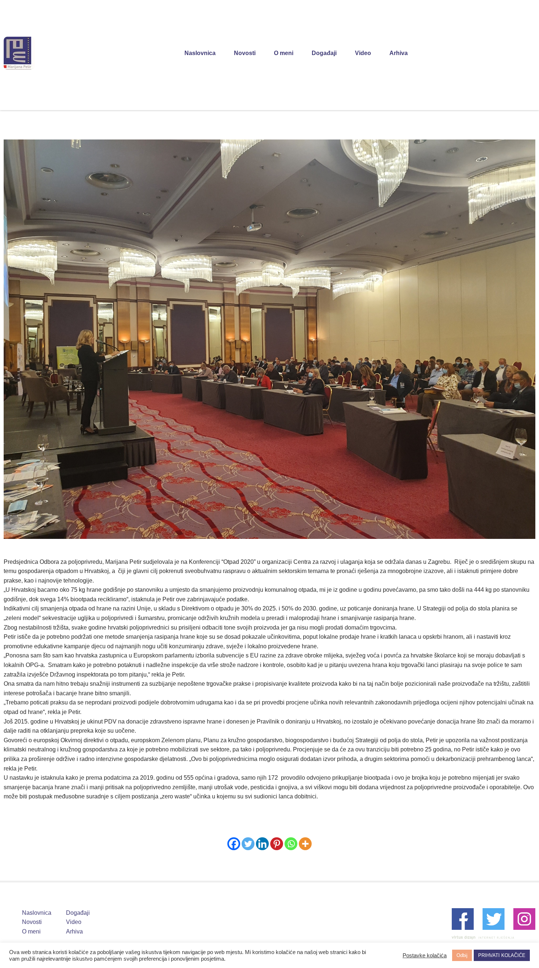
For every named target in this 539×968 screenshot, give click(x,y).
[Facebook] (233, 843)
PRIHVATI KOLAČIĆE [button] (501, 955)
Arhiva (398, 53)
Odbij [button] (461, 955)
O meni (283, 53)
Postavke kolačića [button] (425, 955)
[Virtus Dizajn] (483, 937)
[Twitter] (248, 843)
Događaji (324, 53)
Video (363, 53)
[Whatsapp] (291, 843)
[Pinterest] (276, 843)
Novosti (245, 53)
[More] (305, 843)
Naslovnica (200, 53)
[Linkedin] (262, 843)
